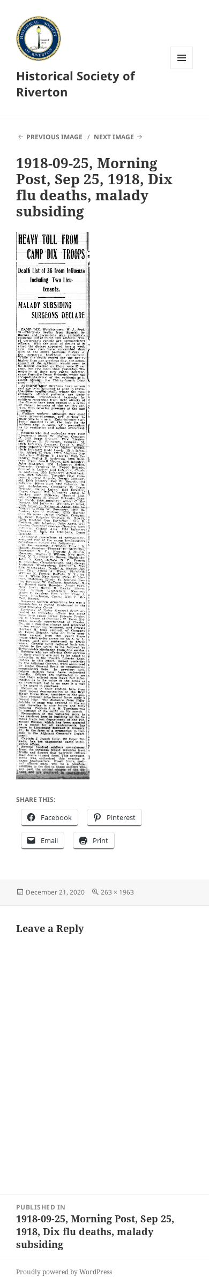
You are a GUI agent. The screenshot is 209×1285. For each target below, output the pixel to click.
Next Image (114, 136)
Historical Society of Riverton (75, 83)
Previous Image (54, 136)
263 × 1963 (117, 892)
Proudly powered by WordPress (64, 1271)
